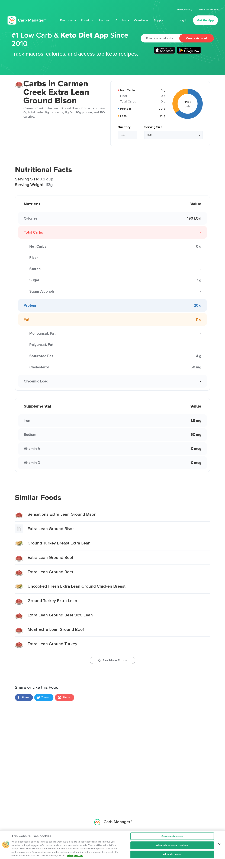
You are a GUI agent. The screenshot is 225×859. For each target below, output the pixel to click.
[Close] (219, 844)
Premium (87, 20)
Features (66, 20)
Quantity (124, 127)
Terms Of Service (208, 9)
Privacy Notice (75, 855)
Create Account (196, 38)
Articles (120, 20)
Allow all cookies (172, 854)
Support (159, 20)
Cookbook (141, 20)
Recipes (104, 20)
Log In (183, 20)
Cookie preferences (172, 836)
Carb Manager (27, 20)
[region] (112, 844)
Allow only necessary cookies (172, 845)
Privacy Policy (185, 9)
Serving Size (153, 127)
